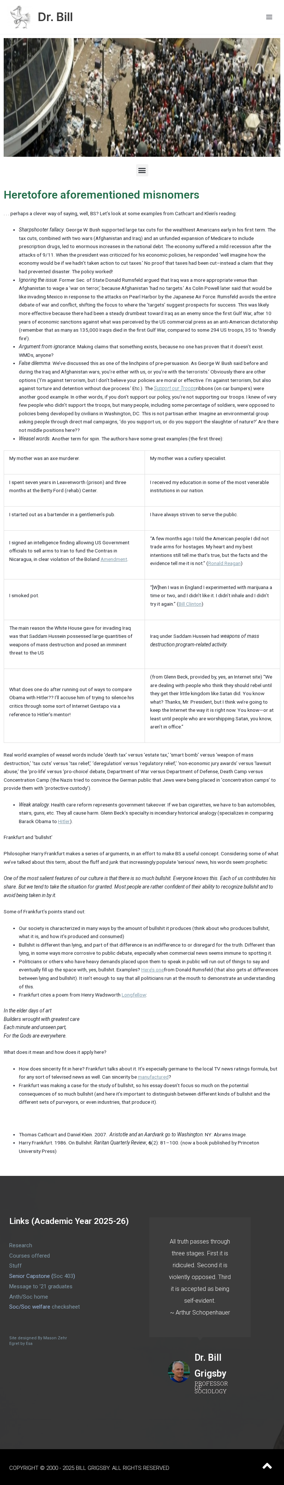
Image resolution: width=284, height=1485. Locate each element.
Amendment (114, 559)
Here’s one (152, 969)
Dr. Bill (55, 17)
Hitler (64, 821)
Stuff (15, 1265)
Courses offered (29, 1255)
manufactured (153, 1077)
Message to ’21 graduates (40, 1286)
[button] (142, 170)
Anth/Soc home (28, 1296)
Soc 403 (63, 1276)
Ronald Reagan (224, 563)
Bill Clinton (190, 604)
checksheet (66, 1306)
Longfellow (134, 995)
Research (20, 1245)
